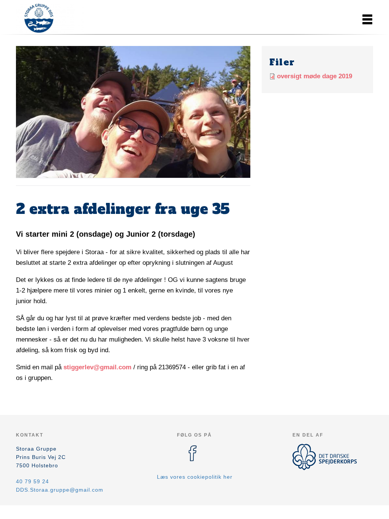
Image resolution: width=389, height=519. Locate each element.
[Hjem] (50, 18)
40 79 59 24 (32, 481)
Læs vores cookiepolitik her (194, 477)
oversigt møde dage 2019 (314, 76)
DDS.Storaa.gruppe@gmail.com (59, 490)
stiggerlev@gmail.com (97, 367)
